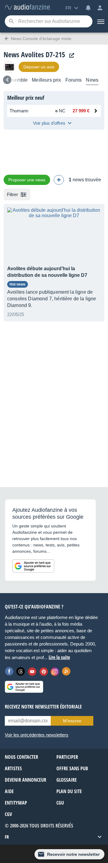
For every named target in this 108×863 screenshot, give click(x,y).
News (92, 80)
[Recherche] (11, 21)
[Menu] (100, 21)
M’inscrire (72, 720)
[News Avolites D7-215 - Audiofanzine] (27, 7)
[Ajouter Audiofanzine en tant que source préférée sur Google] (33, 566)
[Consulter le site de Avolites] (70, 55)
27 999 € (81, 110)
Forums (73, 80)
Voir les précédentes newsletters (36, 734)
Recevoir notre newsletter (73, 854)
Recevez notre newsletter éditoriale (43, 706)
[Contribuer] (59, 180)
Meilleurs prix (46, 80)
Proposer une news (26, 179)
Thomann (19, 110)
